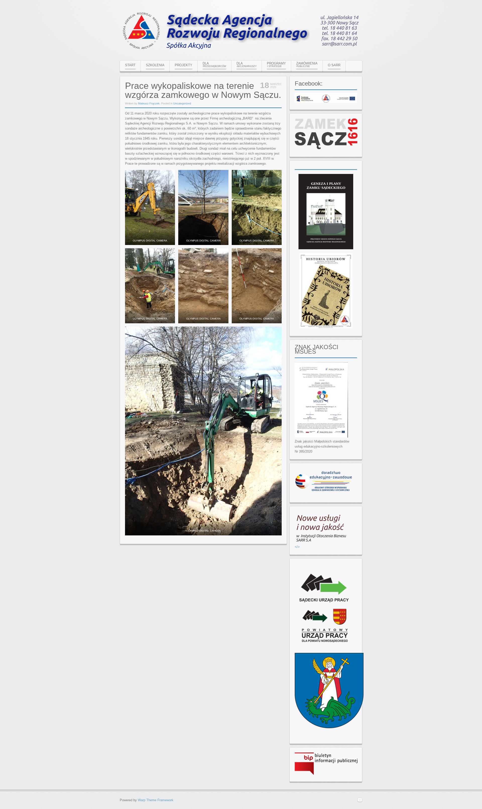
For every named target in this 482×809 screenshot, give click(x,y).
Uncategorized (182, 103)
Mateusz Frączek (149, 103)
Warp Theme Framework (155, 800)
